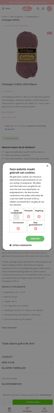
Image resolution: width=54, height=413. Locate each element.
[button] (21, 245)
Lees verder (27, 204)
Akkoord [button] (35, 238)
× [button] (47, 166)
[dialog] (27, 206)
